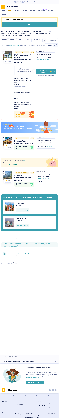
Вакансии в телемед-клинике (40, 404)
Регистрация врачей (28, 409)
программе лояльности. (33, 377)
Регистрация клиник (28, 405)
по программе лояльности (10, 164)
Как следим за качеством (40, 410)
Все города (51, 415)
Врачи (3, 10)
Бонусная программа (16, 409)
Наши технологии (40, 407)
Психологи (50, 10)
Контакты (4, 417)
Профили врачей (52, 411)
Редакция (4, 414)
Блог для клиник (29, 417)
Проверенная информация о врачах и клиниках (18, 402)
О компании (5, 399)
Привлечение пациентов (28, 401)
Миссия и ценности (4, 406)
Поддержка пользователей (17, 413)
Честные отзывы (17, 406)
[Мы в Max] (56, 390)
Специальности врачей (52, 399)
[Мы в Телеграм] (50, 390)
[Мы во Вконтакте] (53, 390)
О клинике (39, 399)
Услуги (10, 10)
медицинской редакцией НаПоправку (27, 253)
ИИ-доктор (41, 10)
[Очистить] (55, 19)
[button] (29, 20)
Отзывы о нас (5, 410)
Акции (4, 14)
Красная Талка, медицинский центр (23, 142)
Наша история (5, 401)
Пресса (3, 412)
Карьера (4, 403)
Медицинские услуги (51, 407)
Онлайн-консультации (29, 10)
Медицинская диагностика (51, 403)
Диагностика (17, 10)
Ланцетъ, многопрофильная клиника (22, 177)
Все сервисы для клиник (29, 413)
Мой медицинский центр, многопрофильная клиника (22, 58)
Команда (38, 401)
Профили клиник (52, 413)
